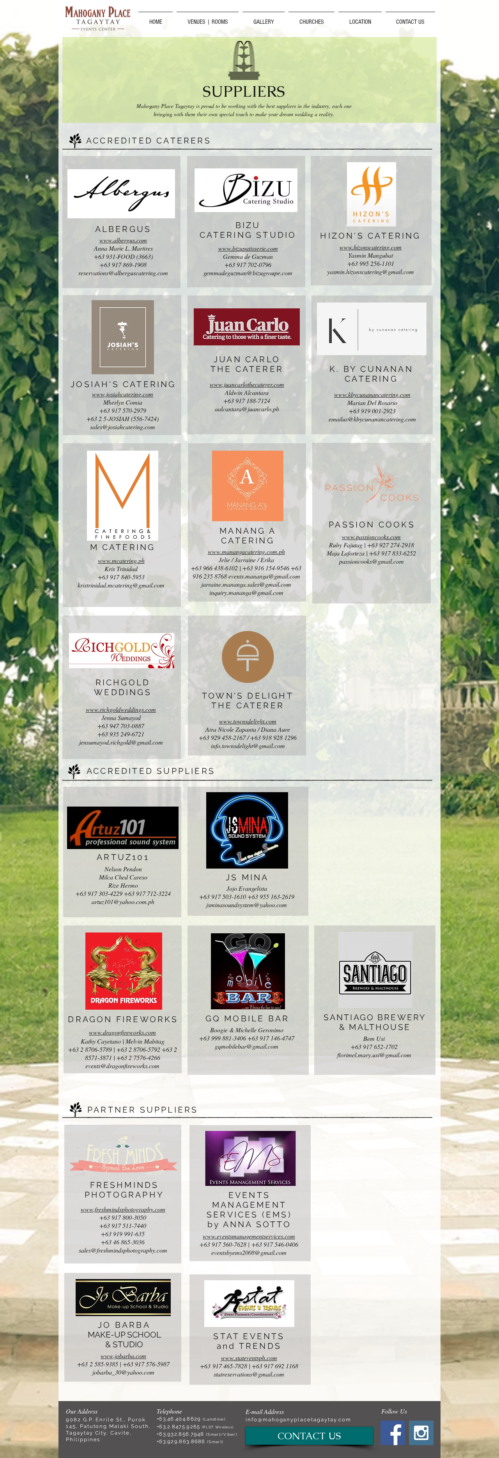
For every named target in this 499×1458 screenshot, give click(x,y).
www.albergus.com (123, 240)
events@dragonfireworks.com (122, 1066)
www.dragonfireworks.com (122, 1032)
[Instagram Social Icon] (421, 1433)
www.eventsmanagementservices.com (249, 1236)
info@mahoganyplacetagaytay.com (298, 1420)
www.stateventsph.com (249, 1358)
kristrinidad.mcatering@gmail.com (121, 585)
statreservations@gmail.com (249, 1374)
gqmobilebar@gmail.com (246, 1046)
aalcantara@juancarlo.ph (247, 409)
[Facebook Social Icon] (392, 1433)
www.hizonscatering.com (371, 247)
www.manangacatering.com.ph (246, 551)
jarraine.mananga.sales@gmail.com (246, 584)
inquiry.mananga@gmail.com (246, 592)
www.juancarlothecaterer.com (247, 384)
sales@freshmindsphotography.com (123, 1250)
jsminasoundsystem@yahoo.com (246, 905)
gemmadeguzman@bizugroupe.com (247, 273)
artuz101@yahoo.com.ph (123, 901)
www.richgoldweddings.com (121, 709)
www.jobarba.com (123, 1356)
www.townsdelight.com (247, 721)
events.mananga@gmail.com (264, 576)
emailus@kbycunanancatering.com (372, 419)
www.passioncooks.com (371, 537)
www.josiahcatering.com (122, 394)
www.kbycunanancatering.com (372, 394)
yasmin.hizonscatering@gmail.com (370, 271)
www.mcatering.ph (121, 560)
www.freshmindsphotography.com (123, 1209)
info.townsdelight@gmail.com (248, 745)
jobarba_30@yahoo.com (123, 1372)
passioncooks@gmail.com (371, 561)
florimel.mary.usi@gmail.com (374, 1055)
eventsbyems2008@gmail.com (249, 1252)
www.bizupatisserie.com (248, 248)
